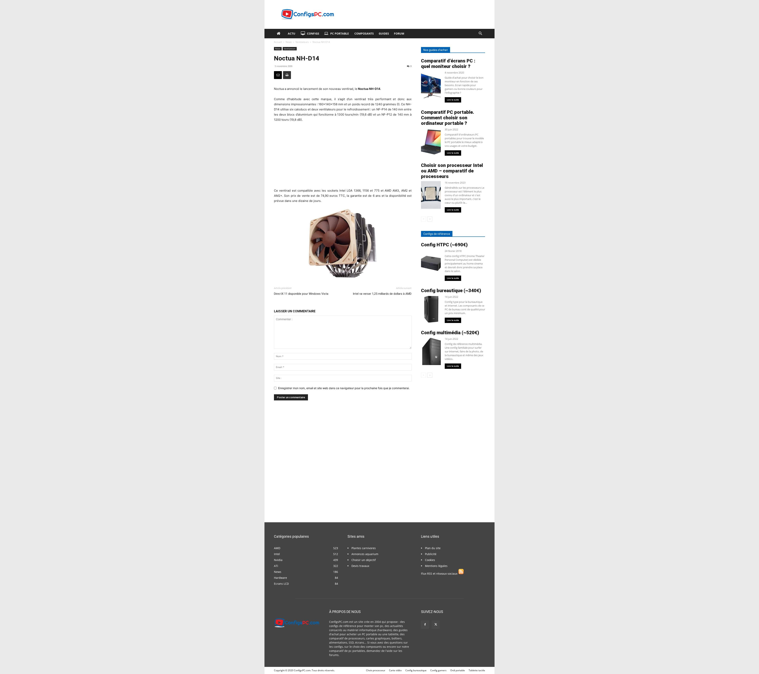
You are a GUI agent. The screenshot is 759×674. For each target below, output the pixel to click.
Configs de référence (436, 233)
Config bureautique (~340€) (451, 290)
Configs (313, 33)
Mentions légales (436, 566)
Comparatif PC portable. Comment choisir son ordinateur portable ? (447, 117)
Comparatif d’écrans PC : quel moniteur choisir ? (448, 63)
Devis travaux (360, 566)
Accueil (278, 42)
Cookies (430, 560)
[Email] (278, 75)
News (289, 42)
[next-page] (429, 219)
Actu (291, 33)
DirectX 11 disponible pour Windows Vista (301, 294)
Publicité (430, 554)
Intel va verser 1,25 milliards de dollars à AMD (382, 294)
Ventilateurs (302, 42)
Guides (384, 33)
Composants (364, 33)
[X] (436, 625)
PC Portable (339, 33)
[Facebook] (425, 625)
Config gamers (438, 670)
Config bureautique (416, 670)
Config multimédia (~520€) (450, 332)
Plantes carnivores (363, 548)
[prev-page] (423, 219)
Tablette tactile (477, 670)
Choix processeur (375, 670)
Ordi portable (457, 670)
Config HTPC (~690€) (444, 245)
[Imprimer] (287, 75)
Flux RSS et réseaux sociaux (439, 573)
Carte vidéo (395, 670)
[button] (480, 34)
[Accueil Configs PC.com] (279, 33)
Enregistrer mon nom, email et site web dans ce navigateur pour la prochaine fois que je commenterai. (344, 388)
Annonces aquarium (364, 554)
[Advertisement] (343, 155)
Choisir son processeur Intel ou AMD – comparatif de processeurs (452, 171)
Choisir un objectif (363, 560)
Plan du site (433, 548)
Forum (399, 33)
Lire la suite (453, 100)
